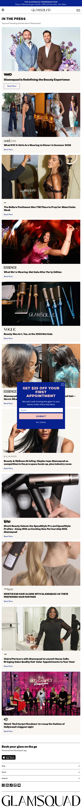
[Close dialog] (62, 384)
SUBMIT (41, 416)
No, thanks (41, 422)
